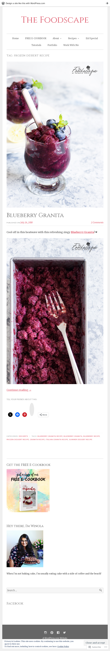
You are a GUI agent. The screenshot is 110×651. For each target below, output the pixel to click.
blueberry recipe (91, 436)
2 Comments (97, 222)
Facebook (15, 603)
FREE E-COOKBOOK (35, 38)
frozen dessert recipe (18, 440)
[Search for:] (55, 590)
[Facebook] (58, 632)
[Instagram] (45, 632)
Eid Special (92, 38)
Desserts (23, 436)
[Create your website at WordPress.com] (55, 3)
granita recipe (37, 440)
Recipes (72, 38)
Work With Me (71, 45)
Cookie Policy (63, 646)
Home (15, 38)
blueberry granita (73, 436)
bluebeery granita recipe (50, 436)
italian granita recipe (57, 440)
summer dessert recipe (80, 440)
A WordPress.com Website (55, 638)
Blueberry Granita (35, 215)
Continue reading (19, 390)
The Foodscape (55, 20)
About (56, 38)
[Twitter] (64, 632)
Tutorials (36, 45)
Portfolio (52, 45)
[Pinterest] (52, 632)
